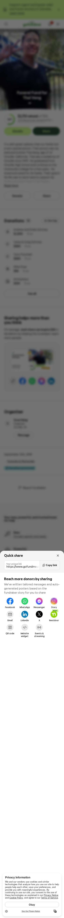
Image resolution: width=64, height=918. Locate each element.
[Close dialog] (57, 555)
